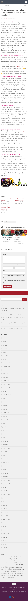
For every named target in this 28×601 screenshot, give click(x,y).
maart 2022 (5, 356)
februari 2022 (6, 359)
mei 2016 (5, 430)
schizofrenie (4, 573)
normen (13, 567)
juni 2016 (5, 427)
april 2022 (5, 352)
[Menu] (26, 2)
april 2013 (5, 505)
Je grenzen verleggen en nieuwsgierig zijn (13, 314)
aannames (3, 556)
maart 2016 (5, 437)
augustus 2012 (6, 533)
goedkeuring (15, 561)
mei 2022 (5, 348)
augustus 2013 (6, 494)
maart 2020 (5, 377)
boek (25, 556)
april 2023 (5, 338)
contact (7, 558)
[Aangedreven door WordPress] (12, 591)
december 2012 (6, 519)
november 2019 (6, 388)
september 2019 (7, 395)
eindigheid (22, 558)
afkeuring (8, 556)
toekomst (16, 573)
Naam (4, 265)
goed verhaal (20, 560)
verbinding (5, 575)
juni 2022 (5, 345)
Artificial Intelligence (19, 556)
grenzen (25, 561)
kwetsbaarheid (5, 565)
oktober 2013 (6, 487)
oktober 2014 (6, 469)
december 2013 (6, 480)
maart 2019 (5, 398)
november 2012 (6, 523)
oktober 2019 (6, 391)
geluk (2, 561)
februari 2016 (6, 441)
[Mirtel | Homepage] (2, 2)
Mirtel (5, 18)
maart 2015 (5, 455)
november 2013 (6, 484)
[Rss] (13, 597)
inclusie (3, 563)
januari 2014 (5, 476)
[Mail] (15, 596)
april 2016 (5, 434)
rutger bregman (19, 571)
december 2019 (6, 384)
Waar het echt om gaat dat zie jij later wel (12, 328)
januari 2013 (5, 516)
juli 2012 (5, 537)
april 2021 (5, 370)
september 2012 (7, 530)
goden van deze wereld (8, 560)
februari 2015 (6, 459)
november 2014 (6, 466)
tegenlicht (12, 573)
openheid (13, 221)
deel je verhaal (13, 559)
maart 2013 (5, 508)
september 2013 (7, 491)
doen (18, 558)
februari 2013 (6, 512)
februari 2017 (6, 420)
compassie (3, 558)
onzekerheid (19, 567)
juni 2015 (5, 452)
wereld (8, 577)
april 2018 (5, 405)
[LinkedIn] (10, 597)
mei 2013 (5, 501)
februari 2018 (6, 412)
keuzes (16, 563)
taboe (9, 573)
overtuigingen (16, 569)
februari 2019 (6, 402)
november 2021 (6, 366)
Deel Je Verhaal (5, 5)
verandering (21, 573)
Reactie (5, 254)
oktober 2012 (6, 526)
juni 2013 (5, 498)
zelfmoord (11, 577)
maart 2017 (5, 416)
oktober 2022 (6, 341)
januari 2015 (5, 462)
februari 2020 (6, 380)
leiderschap (13, 565)
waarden (3, 577)
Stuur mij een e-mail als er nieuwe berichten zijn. (14, 281)
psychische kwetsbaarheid (11, 571)
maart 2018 (5, 409)
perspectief (3, 571)
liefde (6, 567)
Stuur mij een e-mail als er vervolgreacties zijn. (13, 276)
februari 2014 (6, 473)
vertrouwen (18, 575)
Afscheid (13, 556)
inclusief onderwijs (9, 563)
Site (4, 270)
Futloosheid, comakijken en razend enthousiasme (19, 239)
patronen (22, 569)
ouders (11, 569)
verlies (11, 575)
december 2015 (6, 448)
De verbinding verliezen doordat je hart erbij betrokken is (6, 207)
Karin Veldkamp (20, 66)
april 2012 (5, 548)
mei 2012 (5, 544)
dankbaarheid (7, 221)
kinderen (21, 563)
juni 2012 (5, 540)
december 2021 (6, 363)
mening (9, 567)
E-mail (16, 265)
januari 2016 (5, 444)
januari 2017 (5, 423)
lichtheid (19, 565)
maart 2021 (5, 373)
